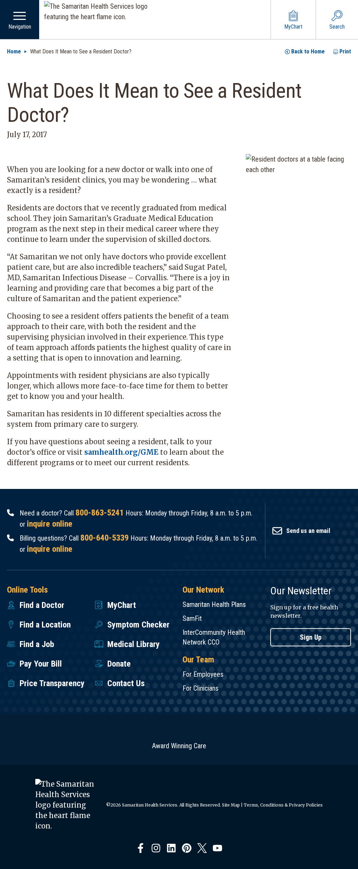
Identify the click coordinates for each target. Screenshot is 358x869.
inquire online (49, 524)
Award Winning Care (179, 746)
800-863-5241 (100, 513)
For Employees (202, 674)
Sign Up (311, 637)
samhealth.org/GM (119, 452)
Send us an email (308, 530)
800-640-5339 (104, 538)
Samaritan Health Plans (214, 604)
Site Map (231, 805)
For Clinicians (200, 688)
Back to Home (308, 51)
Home (14, 51)
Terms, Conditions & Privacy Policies (283, 805)
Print (345, 51)
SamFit (192, 618)
